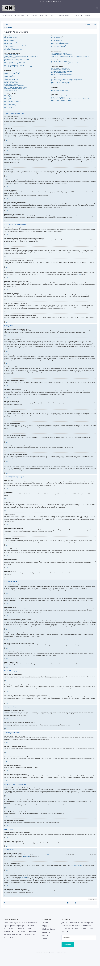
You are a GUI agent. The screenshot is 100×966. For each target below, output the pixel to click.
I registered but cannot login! (11, 42)
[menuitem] (6, 24)
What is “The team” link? (57, 48)
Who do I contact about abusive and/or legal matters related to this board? (70, 98)
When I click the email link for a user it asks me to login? (18, 67)
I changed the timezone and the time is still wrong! (16, 59)
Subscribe (67, 945)
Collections (43, 15)
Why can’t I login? (8, 43)
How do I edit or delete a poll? (11, 79)
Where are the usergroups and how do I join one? (63, 42)
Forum (52, 15)
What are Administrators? (57, 37)
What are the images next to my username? (14, 62)
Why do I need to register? (10, 37)
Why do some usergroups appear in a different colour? (64, 45)
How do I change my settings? (11, 54)
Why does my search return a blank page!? (61, 71)
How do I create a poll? (9, 76)
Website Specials (32, 15)
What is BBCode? (8, 95)
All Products (6, 15)
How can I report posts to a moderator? (14, 85)
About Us (45, 923)
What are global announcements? (12, 101)
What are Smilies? (8, 98)
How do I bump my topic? (10, 90)
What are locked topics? (10, 106)
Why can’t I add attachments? (11, 82)
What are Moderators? (56, 39)
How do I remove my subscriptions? (60, 84)
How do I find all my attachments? (59, 90)
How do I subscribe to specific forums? (60, 82)
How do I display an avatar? (11, 63)
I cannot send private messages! (59, 53)
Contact (87, 15)
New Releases (19, 15)
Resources (76, 15)
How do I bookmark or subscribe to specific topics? (64, 81)
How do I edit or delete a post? (11, 73)
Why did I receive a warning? (11, 84)
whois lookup (23, 877)
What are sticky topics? (9, 104)
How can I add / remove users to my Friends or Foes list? (65, 63)
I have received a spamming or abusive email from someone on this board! (70, 56)
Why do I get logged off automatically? (13, 48)
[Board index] (8, 8)
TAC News (45, 926)
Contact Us (46, 932)
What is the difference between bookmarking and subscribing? (66, 79)
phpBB (79, 274)
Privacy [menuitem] (45, 935)
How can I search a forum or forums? (60, 68)
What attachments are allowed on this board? (62, 89)
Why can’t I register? (9, 40)
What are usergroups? (56, 40)
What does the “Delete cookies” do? (13, 49)
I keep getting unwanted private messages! (61, 54)
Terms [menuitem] (44, 939)
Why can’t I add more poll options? (12, 78)
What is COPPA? (8, 39)
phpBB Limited (49, 855)
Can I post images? (8, 100)
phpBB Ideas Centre (76, 865)
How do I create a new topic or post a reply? (15, 72)
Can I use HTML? (8, 97)
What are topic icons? (9, 107)
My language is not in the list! (11, 60)
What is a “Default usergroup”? (58, 46)
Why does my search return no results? (60, 69)
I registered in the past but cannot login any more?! (16, 45)
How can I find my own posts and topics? (61, 74)
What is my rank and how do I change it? (14, 65)
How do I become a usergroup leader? (60, 43)
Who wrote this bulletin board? (59, 95)
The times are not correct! (10, 57)
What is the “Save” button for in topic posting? (15, 87)
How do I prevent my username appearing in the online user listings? (21, 56)
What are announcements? (10, 103)
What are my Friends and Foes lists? (60, 61)
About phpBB (26, 856)
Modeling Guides (48, 929)
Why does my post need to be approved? (14, 88)
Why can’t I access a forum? (10, 81)
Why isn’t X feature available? (58, 97)
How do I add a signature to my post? (13, 75)
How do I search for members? (58, 72)
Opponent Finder (64, 15)
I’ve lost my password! (9, 46)
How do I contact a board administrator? (61, 100)
